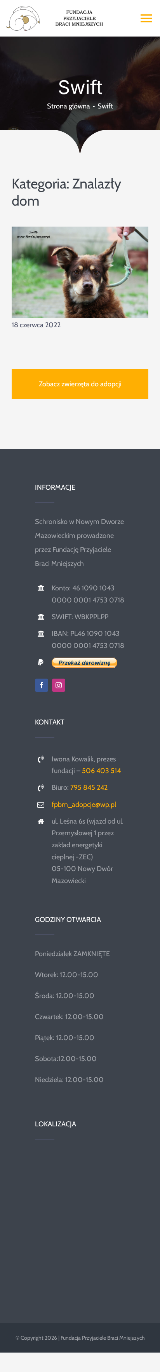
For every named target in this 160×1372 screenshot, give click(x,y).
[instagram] (58, 685)
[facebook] (41, 685)
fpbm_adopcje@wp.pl (84, 804)
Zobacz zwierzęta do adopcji (80, 384)
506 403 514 (101, 770)
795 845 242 (89, 787)
